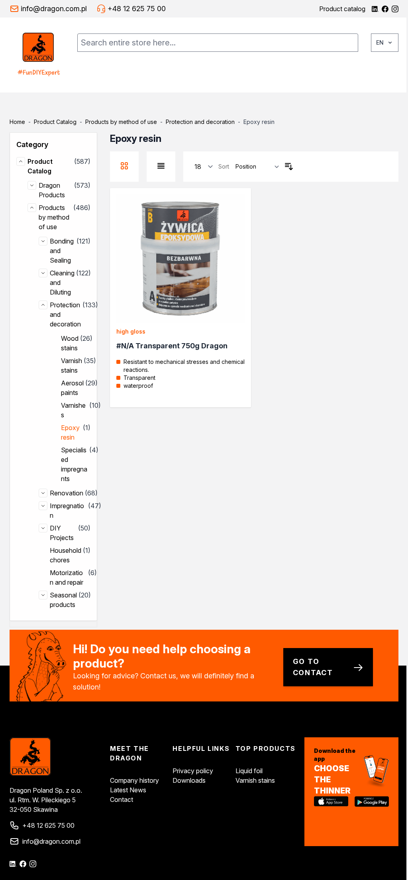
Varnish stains (255, 780)
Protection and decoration (200, 121)
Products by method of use (121, 121)
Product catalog (342, 9)
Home (17, 121)
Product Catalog (55, 121)
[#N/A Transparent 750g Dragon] (180, 258)
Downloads (189, 780)
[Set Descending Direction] (289, 166)
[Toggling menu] (76, 73)
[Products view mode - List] (161, 166)
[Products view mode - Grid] (124, 166)
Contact (121, 799)
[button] (53, 144)
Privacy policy (193, 771)
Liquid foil (249, 771)
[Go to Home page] (39, 55)
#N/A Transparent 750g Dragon (172, 346)
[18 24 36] (204, 166)
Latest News (128, 790)
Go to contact (313, 667)
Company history (134, 780)
